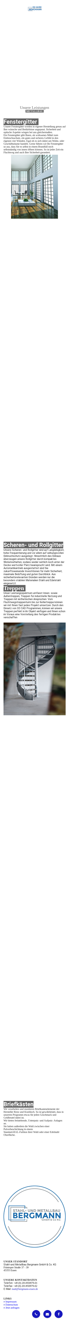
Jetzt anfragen (12, 1307)
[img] (35, 8)
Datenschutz (11, 1304)
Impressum (11, 1301)
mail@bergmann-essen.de (25, 1289)
